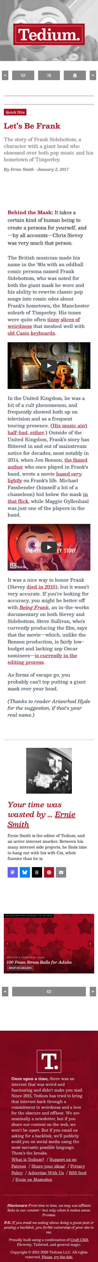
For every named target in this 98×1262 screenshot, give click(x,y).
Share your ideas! (48, 1166)
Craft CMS (79, 1239)
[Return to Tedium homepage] (49, 34)
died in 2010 (41, 586)
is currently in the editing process (42, 659)
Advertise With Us (46, 1172)
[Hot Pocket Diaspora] (49, 75)
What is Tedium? (27, 1159)
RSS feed (77, 1172)
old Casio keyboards (31, 333)
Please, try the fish (57, 1257)
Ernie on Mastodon (33, 1179)
